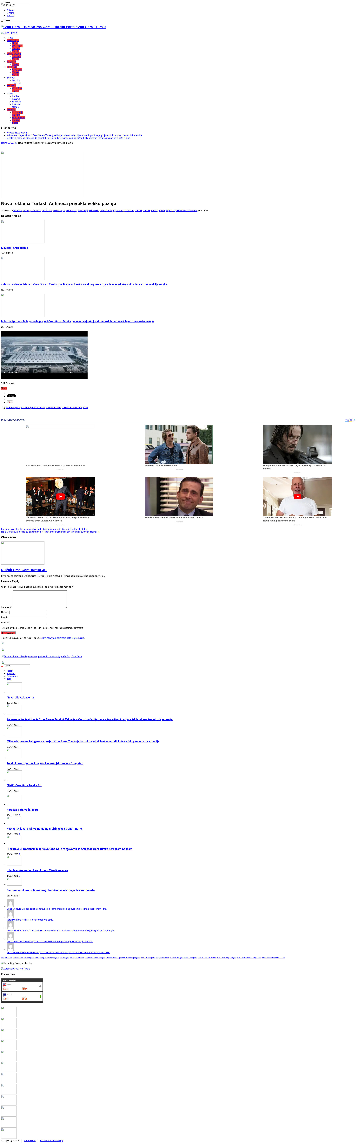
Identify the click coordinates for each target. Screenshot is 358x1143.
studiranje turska (255, 958)
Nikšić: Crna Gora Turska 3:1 (24, 570)
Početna (11, 10)
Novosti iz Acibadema (18, 132)
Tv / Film (16, 83)
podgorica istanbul (35, 407)
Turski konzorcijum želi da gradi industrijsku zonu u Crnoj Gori (45, 763)
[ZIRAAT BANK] (9, 33)
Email (5, 617)
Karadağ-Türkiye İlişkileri (22, 809)
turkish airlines (53, 407)
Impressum (30, 1140)
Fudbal (15, 96)
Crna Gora (17, 69)
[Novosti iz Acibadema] (9, 1016)
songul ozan (89, 958)
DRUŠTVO (12, 67)
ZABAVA (11, 77)
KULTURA (11, 61)
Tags (9, 678)
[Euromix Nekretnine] (42, 656)
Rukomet (16, 104)
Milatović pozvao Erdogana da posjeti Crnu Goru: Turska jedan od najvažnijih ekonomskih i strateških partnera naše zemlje (68, 138)
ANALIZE (11, 109)
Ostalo (15, 107)
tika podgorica (29, 958)
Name (5, 612)
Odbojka (16, 101)
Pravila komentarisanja (51, 1140)
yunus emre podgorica (51, 958)
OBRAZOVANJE (14, 53)
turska (72, 958)
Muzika (16, 80)
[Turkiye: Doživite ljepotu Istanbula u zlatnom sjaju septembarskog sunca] (9, 1115)
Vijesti (15, 51)
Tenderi (16, 48)
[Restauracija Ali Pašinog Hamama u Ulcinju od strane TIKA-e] (14, 823)
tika (76, 958)
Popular (11, 673)
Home (10, 38)
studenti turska (279, 958)
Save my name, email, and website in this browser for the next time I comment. (43, 628)
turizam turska (211, 958)
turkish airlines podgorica (75, 407)
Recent (10, 671)
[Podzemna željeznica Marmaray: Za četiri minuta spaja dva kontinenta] (14, 884)
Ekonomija (17, 112)
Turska (15, 72)
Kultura (16, 115)
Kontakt (10, 15)
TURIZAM (11, 85)
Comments (12, 676)
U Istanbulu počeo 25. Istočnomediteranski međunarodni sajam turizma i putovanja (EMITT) (50, 531)
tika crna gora (64, 958)
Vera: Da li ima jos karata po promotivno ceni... (30, 919)
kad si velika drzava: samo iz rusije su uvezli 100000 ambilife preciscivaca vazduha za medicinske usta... (58, 952)
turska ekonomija (268, 958)
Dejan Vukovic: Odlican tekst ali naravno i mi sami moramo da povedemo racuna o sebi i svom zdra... (57, 909)
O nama (10, 13)
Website (5, 622)
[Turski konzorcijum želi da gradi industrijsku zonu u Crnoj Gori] (9, 1049)
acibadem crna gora (176, 958)
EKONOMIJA (13, 40)
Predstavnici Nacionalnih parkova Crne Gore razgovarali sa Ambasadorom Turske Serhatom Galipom (69, 848)
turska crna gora (99, 958)
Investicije (17, 45)
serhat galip (39, 958)
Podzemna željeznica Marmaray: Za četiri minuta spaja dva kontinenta (51, 890)
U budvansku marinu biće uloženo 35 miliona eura (37, 870)
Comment (7, 607)
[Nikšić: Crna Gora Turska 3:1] (9, 1060)
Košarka (16, 99)
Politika (16, 120)
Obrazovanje (18, 117)
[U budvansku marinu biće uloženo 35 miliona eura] (14, 865)
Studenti (16, 56)
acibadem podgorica (148, 958)
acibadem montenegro (114, 958)
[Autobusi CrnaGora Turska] (15, 968)
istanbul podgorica (16, 407)
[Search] (2, 3)
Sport (15, 123)
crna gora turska (6, 958)
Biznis (15, 43)
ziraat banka (202, 958)
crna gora (233, 958)
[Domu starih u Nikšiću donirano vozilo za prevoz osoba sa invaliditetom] (9, 1138)
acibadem (80, 958)
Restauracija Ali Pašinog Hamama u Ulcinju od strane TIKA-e (44, 828)
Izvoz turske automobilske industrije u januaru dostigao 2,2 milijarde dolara (44, 529)
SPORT (10, 93)
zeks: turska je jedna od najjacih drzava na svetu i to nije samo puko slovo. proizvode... (50, 941)
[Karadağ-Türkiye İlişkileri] (14, 804)
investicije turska (243, 958)
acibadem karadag (223, 958)
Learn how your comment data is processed (62, 638)
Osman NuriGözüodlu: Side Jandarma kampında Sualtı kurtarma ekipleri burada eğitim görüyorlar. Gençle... (61, 930)
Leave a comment (188, 210)
